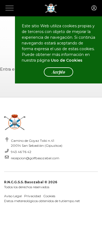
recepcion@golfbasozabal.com (35, 158)
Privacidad (32, 196)
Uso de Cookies (66, 60)
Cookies (49, 196)
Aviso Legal (13, 196)
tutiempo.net (69, 201)
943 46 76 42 (21, 152)
